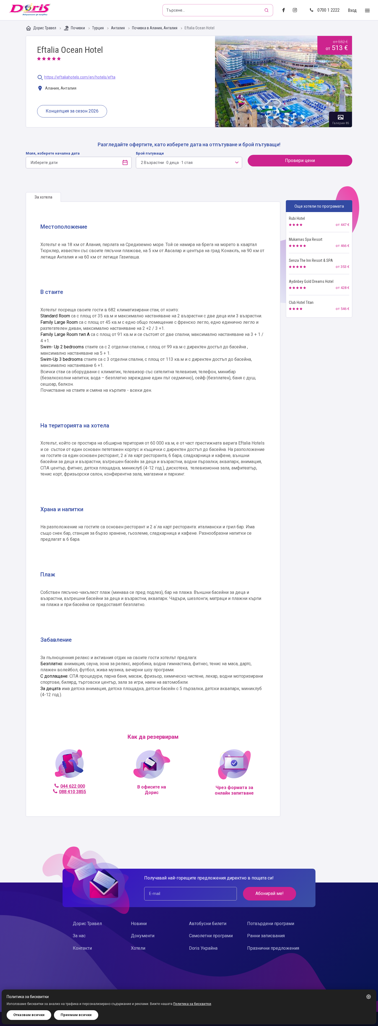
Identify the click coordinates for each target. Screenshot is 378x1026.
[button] (368, 996)
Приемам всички (76, 1015)
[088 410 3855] (69, 766)
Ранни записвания (266, 935)
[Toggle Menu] (367, 10)
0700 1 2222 (328, 10)
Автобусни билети (207, 923)
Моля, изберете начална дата (53, 153)
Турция (98, 28)
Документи (142, 935)
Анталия (118, 28)
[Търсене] (267, 10)
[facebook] (285, 10)
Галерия (283, 81)
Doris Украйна (203, 948)
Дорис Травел (44, 28)
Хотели (138, 948)
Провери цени (300, 160)
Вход (352, 10)
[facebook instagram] (297, 10)
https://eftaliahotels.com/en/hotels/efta (79, 77)
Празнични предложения (273, 948)
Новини (139, 923)
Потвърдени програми (270, 923)
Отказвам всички (29, 1015)
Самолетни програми (211, 935)
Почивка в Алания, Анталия (155, 28)
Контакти (82, 948)
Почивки (78, 28)
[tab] (43, 197)
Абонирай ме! (269, 893)
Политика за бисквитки (192, 1004)
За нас (79, 935)
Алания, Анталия (60, 88)
